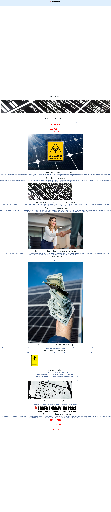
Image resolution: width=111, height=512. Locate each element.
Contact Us (106, 3)
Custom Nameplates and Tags (6, 3)
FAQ (109, 3)
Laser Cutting (32, 3)
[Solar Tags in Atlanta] (55, 106)
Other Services (100, 3)
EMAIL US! (55, 132)
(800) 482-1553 (55, 129)
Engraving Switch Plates (72, 3)
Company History (53, 4)
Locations (58, 4)
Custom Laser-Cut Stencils (41, 3)
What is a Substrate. (62, 3)
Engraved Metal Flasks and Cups (52, 3)
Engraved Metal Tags (16, 3)
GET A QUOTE (55, 125)
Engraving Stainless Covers (91, 3)
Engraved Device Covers (81, 3)
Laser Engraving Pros (56, 115)
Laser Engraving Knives (25, 3)
